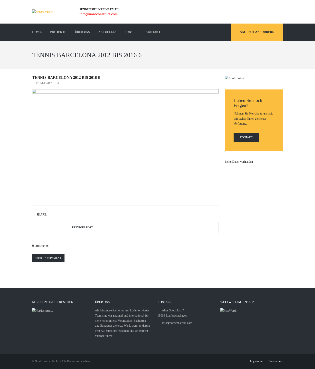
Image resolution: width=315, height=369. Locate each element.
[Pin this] (70, 215)
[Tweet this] (57, 215)
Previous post (82, 227)
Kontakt (246, 137)
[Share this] (51, 215)
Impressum (256, 361)
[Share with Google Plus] (64, 215)
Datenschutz (275, 361)
